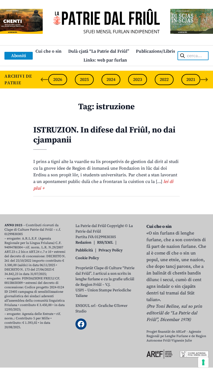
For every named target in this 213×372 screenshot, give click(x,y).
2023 (137, 79)
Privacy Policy (110, 250)
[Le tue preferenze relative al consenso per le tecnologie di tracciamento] (203, 362)
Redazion (83, 242)
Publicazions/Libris (155, 51)
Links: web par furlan (105, 60)
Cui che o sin (49, 51)
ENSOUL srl (85, 305)
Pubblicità (84, 250)
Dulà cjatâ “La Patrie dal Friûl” (98, 51)
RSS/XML (105, 242)
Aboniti (18, 55)
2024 (110, 79)
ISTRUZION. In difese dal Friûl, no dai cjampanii (104, 135)
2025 (84, 79)
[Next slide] (204, 79)
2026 (57, 79)
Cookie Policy (87, 258)
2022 (164, 79)
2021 (190, 79)
